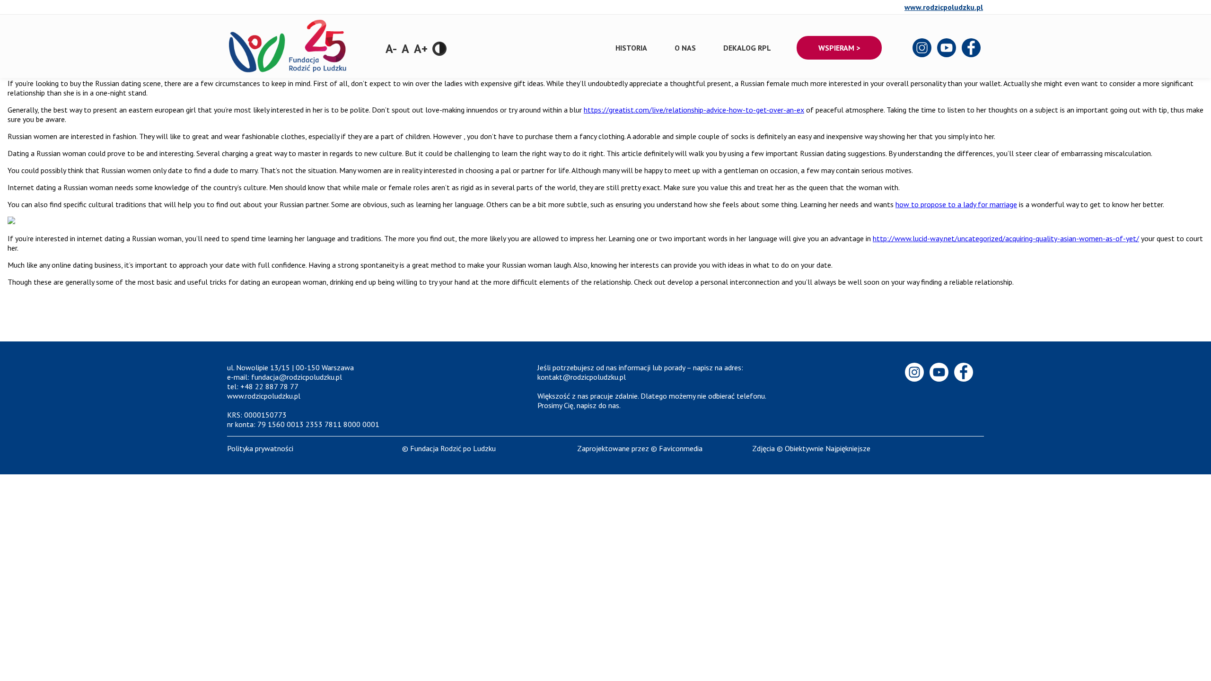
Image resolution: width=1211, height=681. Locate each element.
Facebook (972, 48)
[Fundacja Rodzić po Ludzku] (288, 78)
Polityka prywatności (260, 448)
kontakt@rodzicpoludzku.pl (581, 377)
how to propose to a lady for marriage (956, 204)
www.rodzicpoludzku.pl (943, 7)
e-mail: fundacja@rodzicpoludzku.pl (284, 377)
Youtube (947, 48)
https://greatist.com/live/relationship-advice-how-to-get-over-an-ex (694, 109)
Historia (631, 47)
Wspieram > (839, 47)
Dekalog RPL (747, 47)
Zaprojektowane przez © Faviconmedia (639, 448)
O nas (685, 47)
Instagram (922, 48)
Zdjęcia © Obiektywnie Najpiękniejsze (811, 448)
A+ (421, 48)
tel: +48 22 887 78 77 (262, 386)
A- (391, 48)
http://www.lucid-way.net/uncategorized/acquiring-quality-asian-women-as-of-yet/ (1006, 238)
